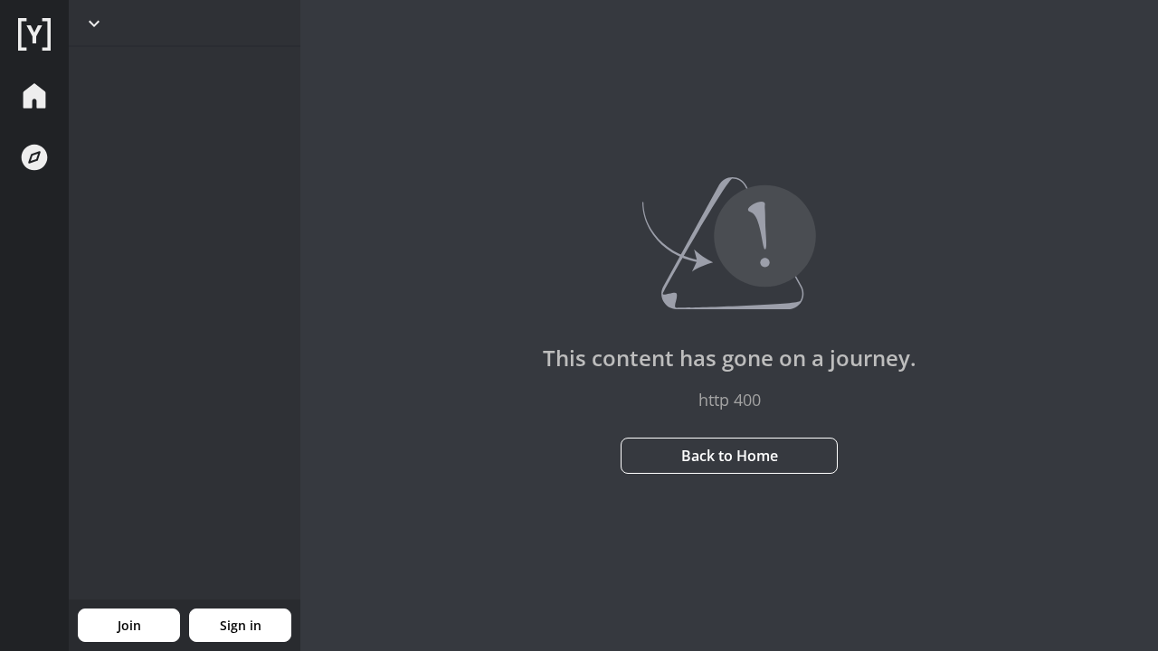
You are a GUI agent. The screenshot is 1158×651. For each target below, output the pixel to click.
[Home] (34, 34)
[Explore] (34, 157)
